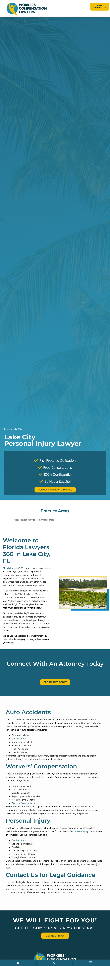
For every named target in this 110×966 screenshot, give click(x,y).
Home (7, 429)
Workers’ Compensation (23, 803)
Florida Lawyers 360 (13, 568)
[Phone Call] (54, 963)
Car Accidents (18, 738)
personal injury (81, 831)
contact (21, 885)
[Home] (18, 963)
